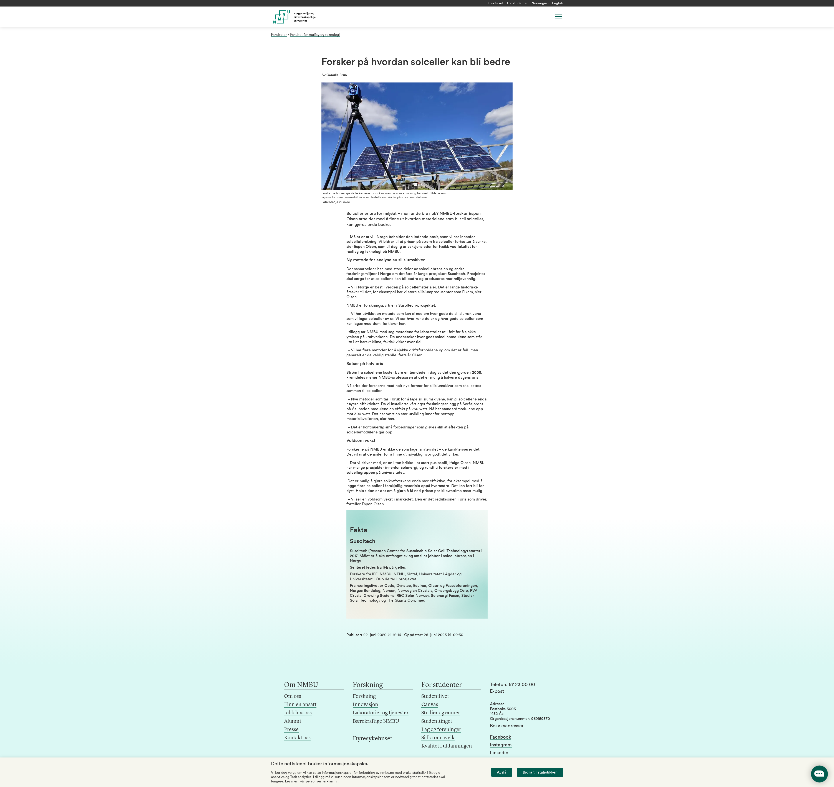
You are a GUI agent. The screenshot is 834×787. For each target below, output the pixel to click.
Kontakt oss (297, 738)
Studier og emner (440, 713)
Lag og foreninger (441, 729)
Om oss (292, 696)
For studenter (517, 3)
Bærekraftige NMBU (376, 721)
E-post (497, 691)
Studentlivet (435, 696)
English (557, 3)
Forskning (364, 696)
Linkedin (499, 752)
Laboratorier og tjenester (381, 713)
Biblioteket (494, 3)
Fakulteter (279, 34)
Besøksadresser (507, 725)
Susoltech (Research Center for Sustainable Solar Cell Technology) (409, 551)
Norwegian (540, 3)
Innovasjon (365, 704)
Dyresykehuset (372, 739)
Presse (291, 729)
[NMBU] (304, 17)
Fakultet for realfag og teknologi (315, 34)
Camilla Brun (336, 75)
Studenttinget (436, 721)
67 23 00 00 (522, 684)
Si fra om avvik (438, 738)
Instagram (501, 745)
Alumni (292, 721)
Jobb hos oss (298, 713)
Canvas (429, 704)
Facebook (500, 737)
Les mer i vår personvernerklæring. (312, 781)
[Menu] (558, 16)
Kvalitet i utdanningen (446, 746)
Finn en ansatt (300, 704)
